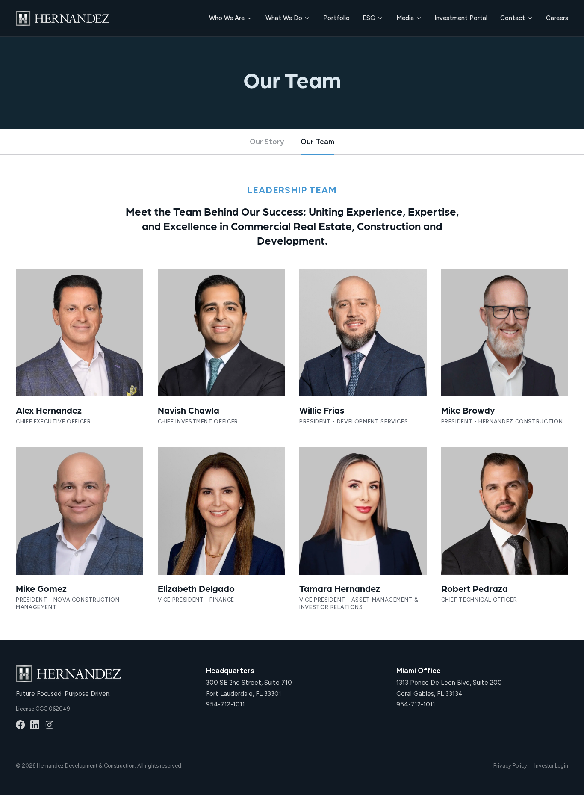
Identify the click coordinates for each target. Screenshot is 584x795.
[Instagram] (49, 724)
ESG (369, 18)
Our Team (317, 141)
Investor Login (551, 765)
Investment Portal (460, 18)
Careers (557, 18)
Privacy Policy (510, 765)
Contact (512, 18)
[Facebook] (20, 724)
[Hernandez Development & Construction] (62, 18)
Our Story (267, 141)
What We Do (283, 18)
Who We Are (227, 18)
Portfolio (336, 18)
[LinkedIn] (34, 724)
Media (405, 18)
